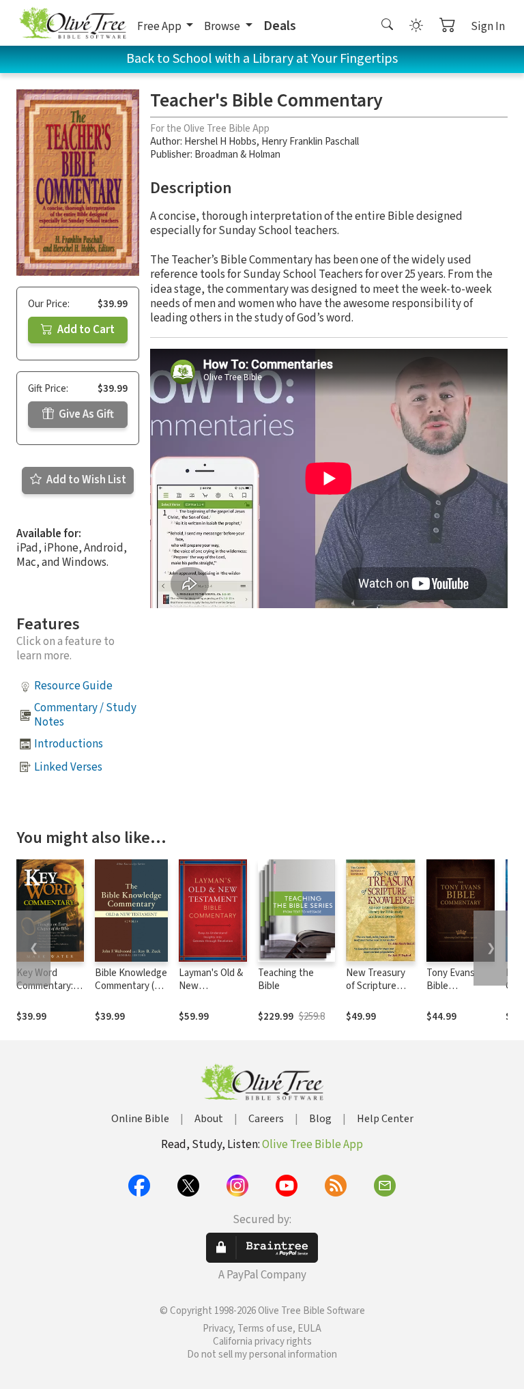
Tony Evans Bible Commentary (453, 986)
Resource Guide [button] (73, 686)
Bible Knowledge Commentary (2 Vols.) (131, 986)
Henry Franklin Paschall (310, 141)
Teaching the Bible (286, 979)
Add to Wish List (85, 480)
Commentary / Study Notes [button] (85, 715)
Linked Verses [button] (68, 767)
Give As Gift (85, 414)
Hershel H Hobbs (220, 141)
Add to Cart (85, 329)
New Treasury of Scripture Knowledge (375, 986)
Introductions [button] (68, 744)
